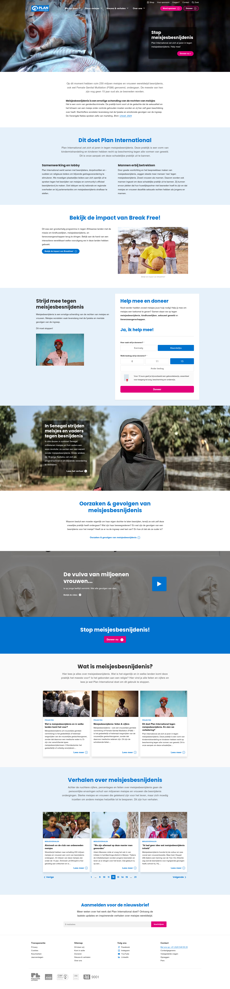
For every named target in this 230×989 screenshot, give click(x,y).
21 (135, 877)
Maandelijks (176, 348)
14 (122, 877)
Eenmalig (138, 348)
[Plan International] (40, 8)
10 (104, 877)
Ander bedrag (157, 368)
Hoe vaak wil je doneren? (131, 342)
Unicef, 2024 (126, 116)
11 (157, 361)
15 (182, 361)
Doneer (157, 389)
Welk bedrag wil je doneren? (133, 356)
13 (118, 877)
